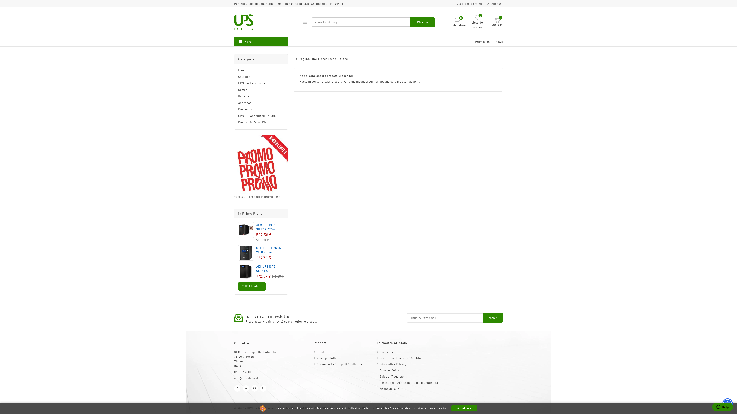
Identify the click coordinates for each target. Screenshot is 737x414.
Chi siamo (386, 352)
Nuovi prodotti (326, 358)
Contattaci (243, 343)
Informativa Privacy (393, 364)
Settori (243, 89)
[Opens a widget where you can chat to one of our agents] (722, 407)
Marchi (243, 70)
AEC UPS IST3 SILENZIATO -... (267, 227)
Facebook (237, 388)
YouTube (246, 388)
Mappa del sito (389, 388)
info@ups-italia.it (297, 3)
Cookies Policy (390, 370)
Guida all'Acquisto (392, 376)
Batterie (243, 96)
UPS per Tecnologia (251, 83)
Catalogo (244, 76)
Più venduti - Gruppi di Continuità (339, 364)
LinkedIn (263, 388)
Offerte (321, 352)
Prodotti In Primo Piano (254, 122)
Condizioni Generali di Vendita (400, 358)
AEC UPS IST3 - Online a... (267, 268)
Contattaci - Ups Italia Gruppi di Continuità (409, 382)
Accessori (245, 102)
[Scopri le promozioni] (261, 164)
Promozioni (483, 41)
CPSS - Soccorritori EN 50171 (258, 115)
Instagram (254, 388)
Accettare (464, 408)
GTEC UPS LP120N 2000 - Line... (268, 250)
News (499, 41)
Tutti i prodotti (252, 286)
